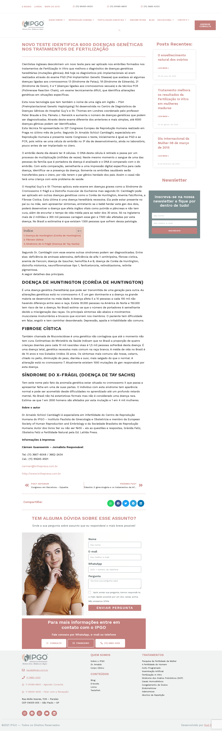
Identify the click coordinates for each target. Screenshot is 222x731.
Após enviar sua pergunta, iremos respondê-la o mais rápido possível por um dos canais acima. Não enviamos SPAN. (114, 596)
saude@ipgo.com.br (37, 670)
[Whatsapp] (39, 713)
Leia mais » (163, 68)
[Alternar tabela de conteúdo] (77, 230)
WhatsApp (95, 563)
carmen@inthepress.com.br (40, 466)
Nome (92, 539)
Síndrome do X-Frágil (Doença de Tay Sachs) (52, 243)
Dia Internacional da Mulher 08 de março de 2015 (173, 143)
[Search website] (119, 30)
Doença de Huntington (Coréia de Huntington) (53, 235)
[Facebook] (32, 713)
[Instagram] (24, 713)
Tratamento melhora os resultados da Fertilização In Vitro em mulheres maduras (174, 99)
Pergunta (94, 576)
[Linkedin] (54, 713)
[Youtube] (47, 713)
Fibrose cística (34, 239)
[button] (82, 6)
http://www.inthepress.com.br (41, 473)
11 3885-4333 (33, 677)
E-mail (92, 551)
